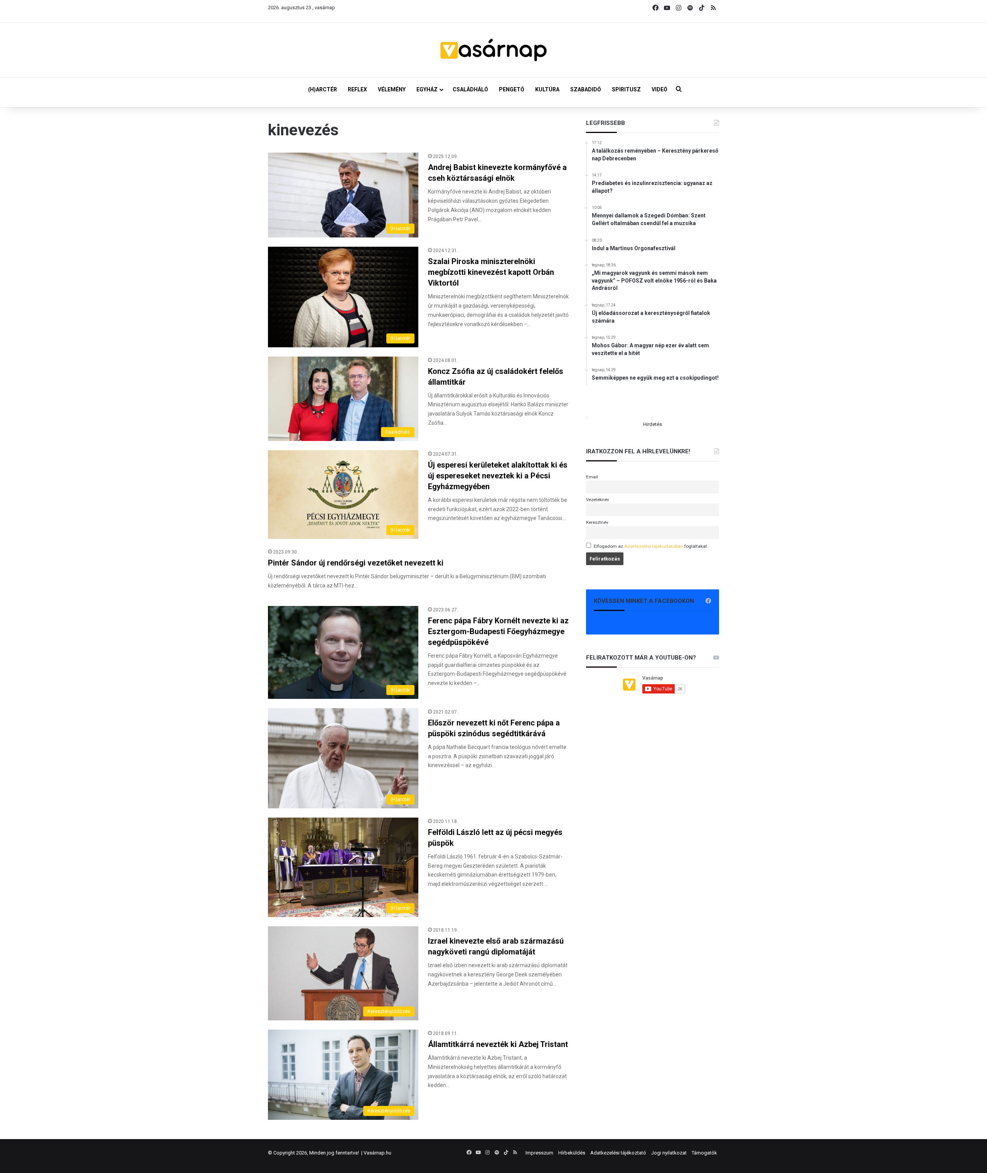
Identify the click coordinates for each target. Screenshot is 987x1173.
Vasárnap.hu (377, 1153)
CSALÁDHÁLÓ (470, 89)
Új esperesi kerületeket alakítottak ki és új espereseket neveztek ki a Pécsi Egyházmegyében (498, 475)
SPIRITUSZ (626, 89)
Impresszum (539, 1153)
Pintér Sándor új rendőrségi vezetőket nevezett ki (355, 562)
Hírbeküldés (571, 1153)
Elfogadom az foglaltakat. (651, 546)
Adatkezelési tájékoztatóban (653, 546)
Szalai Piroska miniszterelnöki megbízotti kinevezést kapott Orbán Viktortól (491, 272)
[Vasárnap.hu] (493, 50)
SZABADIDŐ (585, 89)
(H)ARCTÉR (322, 89)
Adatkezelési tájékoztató (618, 1153)
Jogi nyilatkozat (669, 1153)
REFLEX (357, 89)
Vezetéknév (597, 499)
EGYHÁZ (427, 89)
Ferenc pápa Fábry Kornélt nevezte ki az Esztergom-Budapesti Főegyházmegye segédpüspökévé (498, 631)
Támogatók (704, 1153)
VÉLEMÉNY (392, 89)
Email (592, 477)
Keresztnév (597, 522)
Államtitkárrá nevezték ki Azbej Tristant (498, 1044)
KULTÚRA (547, 89)
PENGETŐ (511, 89)
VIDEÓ (659, 89)
